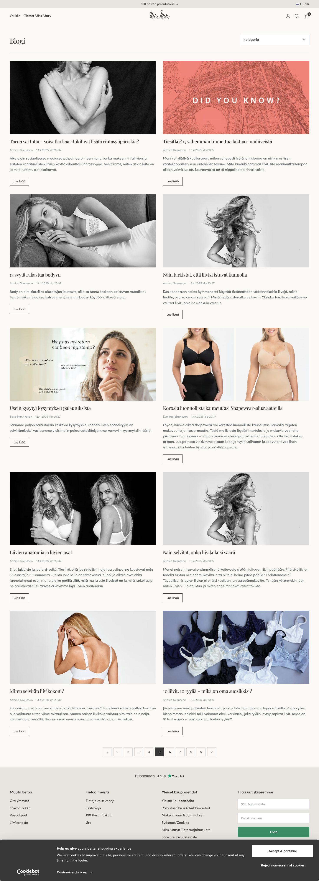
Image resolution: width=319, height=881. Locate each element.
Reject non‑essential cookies (283, 865)
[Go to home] (159, 15)
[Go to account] (288, 15)
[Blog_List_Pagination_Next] (211, 751)
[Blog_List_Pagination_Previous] (107, 751)
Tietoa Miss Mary (37, 16)
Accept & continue (283, 851)
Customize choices (72, 872)
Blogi (17, 41)
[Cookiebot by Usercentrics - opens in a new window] (28, 872)
